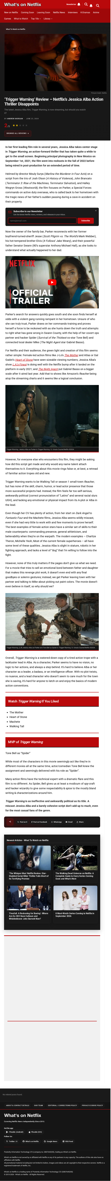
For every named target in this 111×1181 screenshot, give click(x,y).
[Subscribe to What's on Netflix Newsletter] (91, 5)
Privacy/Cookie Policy (92, 1105)
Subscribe (85, 221)
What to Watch (21, 18)
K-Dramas (85, 12)
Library (47, 18)
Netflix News (59, 12)
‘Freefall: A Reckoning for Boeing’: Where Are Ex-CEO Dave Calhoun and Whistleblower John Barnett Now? (28, 916)
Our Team (38, 1105)
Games (7, 18)
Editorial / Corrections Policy (62, 1105)
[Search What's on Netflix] (97, 5)
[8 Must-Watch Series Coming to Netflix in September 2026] (75, 898)
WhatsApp (58, 822)
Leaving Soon (43, 12)
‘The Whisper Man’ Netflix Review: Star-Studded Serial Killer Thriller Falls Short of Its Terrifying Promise (28, 876)
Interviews (73, 12)
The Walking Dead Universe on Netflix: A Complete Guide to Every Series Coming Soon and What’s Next (75, 876)
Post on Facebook (40, 822)
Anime (96, 12)
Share (81, 822)
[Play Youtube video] (52, 282)
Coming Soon (27, 12)
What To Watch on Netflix (15, 29)
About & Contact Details (17, 1105)
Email (70, 822)
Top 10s (35, 18)
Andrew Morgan (15, 119)
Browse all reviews (16, 133)
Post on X (23, 822)
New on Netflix (11, 12)
